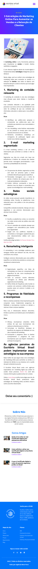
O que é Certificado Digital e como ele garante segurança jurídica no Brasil (21, 463)
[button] (34, 4)
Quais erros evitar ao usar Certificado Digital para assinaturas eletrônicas (20, 438)
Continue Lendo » (16, 442)
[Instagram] (17, 552)
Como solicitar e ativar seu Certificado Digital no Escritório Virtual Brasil (22, 450)
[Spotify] (20, 552)
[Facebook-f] (13, 552)
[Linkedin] (24, 552)
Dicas (19, 12)
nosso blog (11, 377)
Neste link (23, 372)
